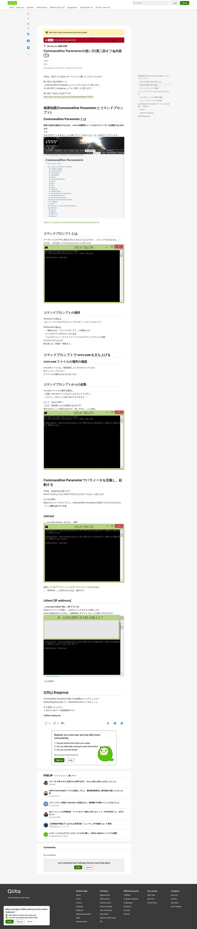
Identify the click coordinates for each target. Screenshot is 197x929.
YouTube (127, 910)
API (101, 921)
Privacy (79, 903)
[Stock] (28, 24)
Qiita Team (151, 895)
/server (142, 109)
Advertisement (81, 921)
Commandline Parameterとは (150, 82)
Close (30, 921)
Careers (174, 899)
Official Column (57, 7)
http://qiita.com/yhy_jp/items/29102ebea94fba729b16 (68, 97)
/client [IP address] (147, 113)
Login (175, 3)
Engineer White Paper (108, 918)
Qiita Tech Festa (106, 910)
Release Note (105, 895)
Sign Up (89, 867)
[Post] (28, 34)
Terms (78, 899)
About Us (174, 895)
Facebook (127, 906)
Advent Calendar (106, 906)
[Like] (28, 14)
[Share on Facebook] (28, 40)
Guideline (79, 906)
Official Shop (152, 903)
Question (30, 7)
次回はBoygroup (144, 116)
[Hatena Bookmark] (28, 47)
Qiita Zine (150, 899)
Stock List (20, 7)
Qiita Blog (174, 903)
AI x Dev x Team (103, 7)
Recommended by (61, 776)
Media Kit (79, 910)
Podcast (127, 914)
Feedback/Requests (83, 914)
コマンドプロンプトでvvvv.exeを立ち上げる (153, 93)
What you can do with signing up (66, 755)
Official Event (42, 7)
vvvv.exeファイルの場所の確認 (151, 97)
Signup (184, 3)
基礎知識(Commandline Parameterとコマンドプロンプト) (154, 77)
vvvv (46, 61)
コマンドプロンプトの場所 (149, 88)
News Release (176, 906)
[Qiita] (12, 3)
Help (78, 918)
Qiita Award (104, 914)
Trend (11, 7)
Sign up (20, 921)
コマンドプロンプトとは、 (149, 85)
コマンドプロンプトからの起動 (151, 100)
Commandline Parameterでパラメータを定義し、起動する (153, 105)
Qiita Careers (86, 7)
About (78, 895)
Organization (72, 7)
